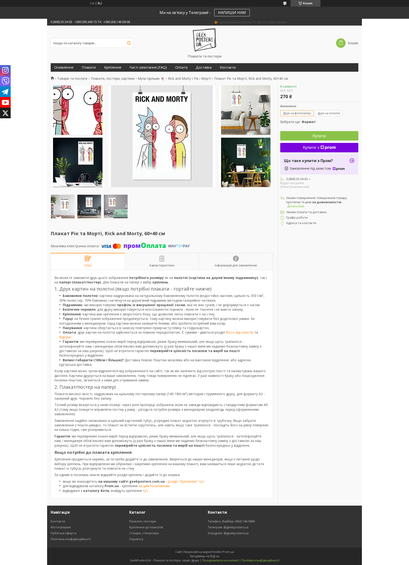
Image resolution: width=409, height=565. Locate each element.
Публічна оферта (63, 533)
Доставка (204, 67)
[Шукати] (128, 43)
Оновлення (63, 67)
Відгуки (65, 337)
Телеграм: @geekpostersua (228, 527)
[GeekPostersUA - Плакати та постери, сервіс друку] (205, 40)
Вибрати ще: (298, 121)
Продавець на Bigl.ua (204, 556)
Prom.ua (228, 552)
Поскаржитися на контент (220, 560)
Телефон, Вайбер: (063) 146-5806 (231, 521)
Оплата (181, 67)
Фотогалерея (61, 527)
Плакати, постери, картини (112, 78)
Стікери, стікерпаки (144, 533)
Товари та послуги (72, 78)
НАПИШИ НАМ (232, 12)
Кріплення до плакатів (146, 527)
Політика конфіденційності (71, 539)
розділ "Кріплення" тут (186, 481)
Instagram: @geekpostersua (228, 533)
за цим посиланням (153, 486)
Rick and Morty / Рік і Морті (189, 78)
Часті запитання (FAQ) (148, 67)
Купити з (311, 147)
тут (145, 490)
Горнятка (136, 539)
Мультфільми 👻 (151, 78)
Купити (319, 136)
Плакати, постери (142, 521)
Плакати (89, 67)
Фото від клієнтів (239, 332)
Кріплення (112, 67)
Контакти (228, 67)
